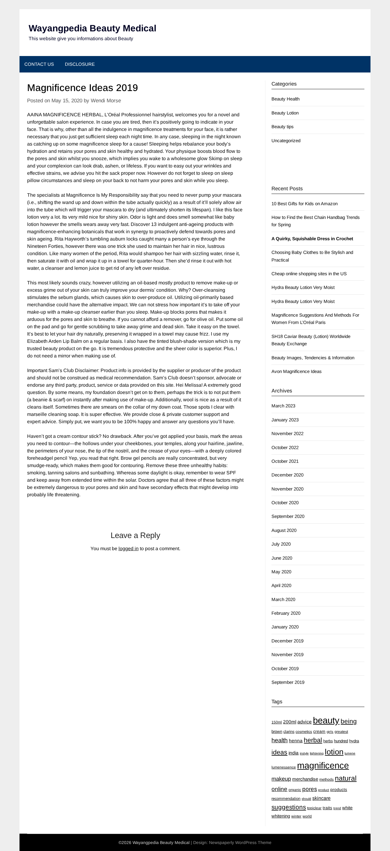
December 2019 (287, 640)
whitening (280, 816)
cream (319, 731)
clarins (288, 731)
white (347, 807)
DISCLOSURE (80, 64)
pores (309, 789)
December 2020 (287, 474)
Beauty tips (282, 126)
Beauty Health (285, 98)
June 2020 (281, 558)
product (323, 790)
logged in (129, 548)
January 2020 (285, 626)
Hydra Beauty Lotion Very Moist (303, 287)
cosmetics (304, 732)
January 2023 (285, 419)
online (279, 789)
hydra (354, 741)
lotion (334, 751)
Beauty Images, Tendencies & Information (312, 357)
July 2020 (281, 544)
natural (345, 778)
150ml (276, 722)
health (279, 740)
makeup (281, 779)
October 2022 (285, 447)
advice (304, 721)
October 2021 (285, 461)
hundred (341, 741)
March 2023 (283, 405)
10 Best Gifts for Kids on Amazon (304, 203)
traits (327, 807)
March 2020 (283, 599)
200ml (289, 721)
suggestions (288, 807)
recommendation (285, 798)
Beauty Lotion (285, 112)
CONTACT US (39, 64)
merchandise (305, 779)
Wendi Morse (106, 101)
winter (296, 816)
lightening (317, 753)
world (307, 816)
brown (276, 731)
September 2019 (287, 682)
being (349, 721)
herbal (313, 740)
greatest (341, 732)
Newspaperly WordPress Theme (240, 842)
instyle (304, 753)
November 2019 (287, 654)
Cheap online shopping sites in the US (309, 273)
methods (326, 779)
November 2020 (287, 488)
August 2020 (283, 530)
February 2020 (285, 613)
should (306, 798)
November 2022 (287, 433)
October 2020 (285, 502)
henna (296, 740)
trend (337, 808)
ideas (279, 752)
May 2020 (281, 571)
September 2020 (287, 516)
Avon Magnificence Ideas (296, 371)
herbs (328, 741)
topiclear (314, 808)
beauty (326, 720)
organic (295, 790)
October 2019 (285, 668)
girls (330, 731)
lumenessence (283, 767)
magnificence (323, 765)
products (338, 789)
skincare (321, 798)
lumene (350, 753)
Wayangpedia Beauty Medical (92, 28)
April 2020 (281, 585)
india (294, 752)
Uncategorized (285, 140)
